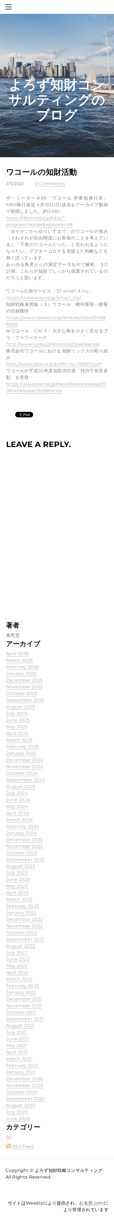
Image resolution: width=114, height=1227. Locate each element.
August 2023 (20, 866)
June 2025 (18, 720)
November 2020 (24, 1085)
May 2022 (17, 965)
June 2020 (18, 1118)
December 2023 (24, 839)
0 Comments (50, 183)
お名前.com (91, 1203)
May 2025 (17, 726)
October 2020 (22, 1092)
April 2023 (17, 892)
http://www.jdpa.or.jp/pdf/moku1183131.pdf (53, 364)
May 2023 (17, 886)
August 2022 (20, 946)
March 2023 (19, 899)
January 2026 (21, 673)
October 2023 (21, 853)
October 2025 (21, 693)
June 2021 (17, 1039)
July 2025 (16, 713)
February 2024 (22, 826)
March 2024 (19, 819)
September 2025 (25, 700)
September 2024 (25, 779)
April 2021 (17, 1052)
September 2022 (25, 939)
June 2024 (18, 799)
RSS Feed (23, 1146)
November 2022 (24, 926)
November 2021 (24, 1005)
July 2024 (17, 793)
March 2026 (19, 660)
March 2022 (19, 979)
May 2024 (17, 806)
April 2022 (17, 972)
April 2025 (17, 733)
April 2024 (17, 813)
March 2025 (19, 740)
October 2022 (21, 932)
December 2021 (24, 999)
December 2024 (24, 760)
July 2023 (16, 872)
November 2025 (24, 686)
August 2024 (21, 786)
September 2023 (25, 859)
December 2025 (24, 680)
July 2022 (16, 952)
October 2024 (22, 773)
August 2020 (21, 1105)
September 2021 (24, 1019)
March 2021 (19, 1058)
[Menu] (10, 6)
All (9, 1137)
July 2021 (16, 1032)
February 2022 (22, 985)
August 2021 (20, 1025)
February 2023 (22, 906)
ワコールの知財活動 (41, 172)
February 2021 (22, 1065)
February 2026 (22, 667)
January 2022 (21, 992)
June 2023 (18, 879)
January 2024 (21, 833)
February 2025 (22, 746)
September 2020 (25, 1098)
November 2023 (24, 846)
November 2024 (24, 766)
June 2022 (18, 959)
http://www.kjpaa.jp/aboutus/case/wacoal (52, 344)
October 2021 (21, 1012)
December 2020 (24, 1078)
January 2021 (20, 1072)
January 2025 (21, 753)
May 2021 (16, 1045)
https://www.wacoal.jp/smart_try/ (43, 297)
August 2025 (20, 706)
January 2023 (21, 912)
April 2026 (17, 653)
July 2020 (17, 1112)
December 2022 (24, 919)
